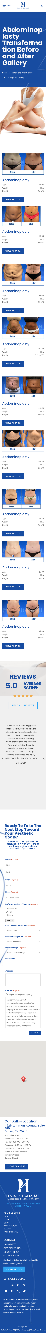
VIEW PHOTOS (13, 199)
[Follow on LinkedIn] (18, 1285)
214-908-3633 (16, 1166)
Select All (9, 920)
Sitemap (43, 1330)
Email (10, 915)
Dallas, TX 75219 (23, 1205)
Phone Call (12, 908)
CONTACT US (14, 1269)
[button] (24, 1079)
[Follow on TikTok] (24, 1291)
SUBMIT (34, 1033)
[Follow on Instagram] (12, 1285)
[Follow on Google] (12, 1291)
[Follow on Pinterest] (24, 1285)
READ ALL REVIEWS (23, 705)
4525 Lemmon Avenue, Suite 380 (23, 1203)
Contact (9, 1239)
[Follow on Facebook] (6, 1285)
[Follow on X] (18, 1291)
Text (10, 912)
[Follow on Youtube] (6, 1291)
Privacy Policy (34, 1330)
